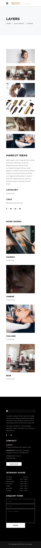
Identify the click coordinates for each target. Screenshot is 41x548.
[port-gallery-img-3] (20, 124)
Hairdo (10, 257)
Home (8, 23)
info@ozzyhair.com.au (13, 456)
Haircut (20, 203)
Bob (8, 375)
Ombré (10, 296)
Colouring (19, 23)
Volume (11, 336)
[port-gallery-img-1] (20, 90)
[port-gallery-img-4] (20, 73)
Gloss (14, 203)
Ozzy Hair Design (26, 544)
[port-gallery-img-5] (20, 56)
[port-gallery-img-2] (20, 107)
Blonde (9, 203)
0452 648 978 (10, 458)
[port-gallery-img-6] (20, 141)
